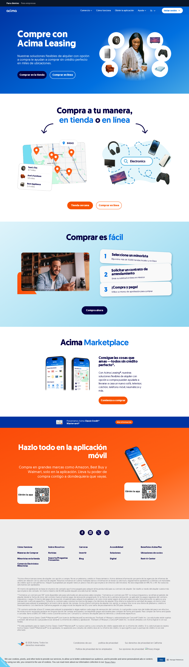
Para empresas (28, 3)
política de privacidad (108, 643)
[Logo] (11, 10)
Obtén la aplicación (124, 10)
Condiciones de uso (82, 643)
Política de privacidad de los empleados (94, 649)
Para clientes (13, 3)
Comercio (85, 10)
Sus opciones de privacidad (131, 649)
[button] (175, 660)
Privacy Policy (110, 662)
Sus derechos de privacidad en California (143, 643)
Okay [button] (161, 660)
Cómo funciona (103, 10)
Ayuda (141, 10)
